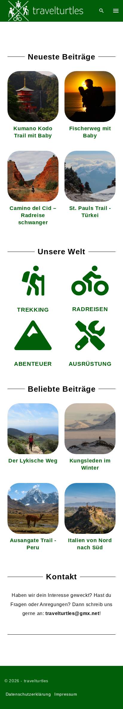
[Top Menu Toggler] (116, 10)
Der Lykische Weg (32, 461)
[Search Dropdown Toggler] (102, 11)
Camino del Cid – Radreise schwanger (33, 215)
